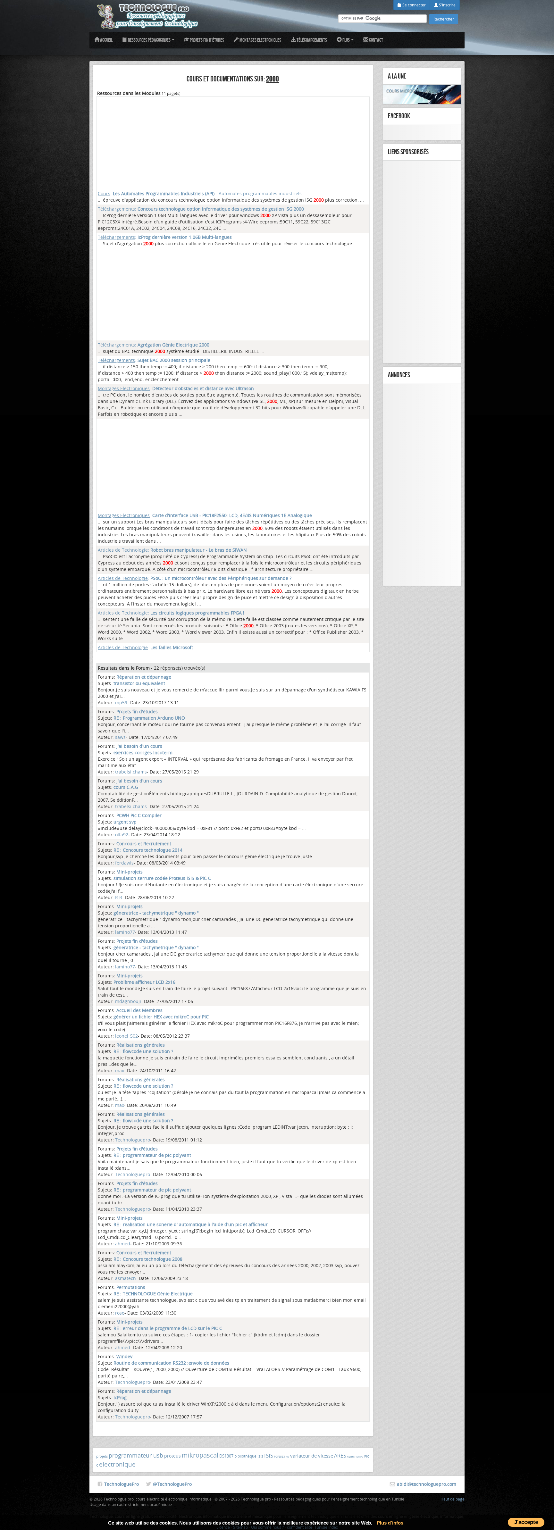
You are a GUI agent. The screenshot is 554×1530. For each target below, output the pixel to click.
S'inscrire (447, 4)
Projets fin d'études (206, 40)
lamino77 (125, 932)
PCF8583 (279, 1456)
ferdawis (124, 863)
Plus (346, 40)
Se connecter (413, 4)
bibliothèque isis (248, 1456)
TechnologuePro (121, 1484)
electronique (117, 1464)
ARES (340, 1455)
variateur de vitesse (311, 1455)
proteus (172, 1456)
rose (119, 1313)
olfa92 (121, 835)
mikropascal (200, 1455)
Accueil (106, 40)
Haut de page (453, 1498)
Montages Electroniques (260, 40)
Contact (375, 40)
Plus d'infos (390, 1523)
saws (120, 737)
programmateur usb (136, 1455)
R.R (118, 897)
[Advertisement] (233, 143)
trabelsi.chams (131, 772)
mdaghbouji (128, 1001)
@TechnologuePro (172, 1484)
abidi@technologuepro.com (426, 1484)
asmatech (125, 1278)
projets (102, 1456)
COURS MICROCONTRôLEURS (412, 90)
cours (351, 1457)
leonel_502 (126, 1036)
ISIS (268, 1455)
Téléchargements (311, 40)
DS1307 (226, 1456)
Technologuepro (132, 1140)
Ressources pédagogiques (149, 40)
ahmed (122, 1244)
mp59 (121, 702)
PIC (287, 1457)
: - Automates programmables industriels (200, 193)
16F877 (359, 1456)
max (119, 1070)
